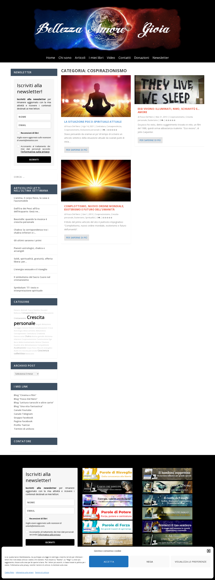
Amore (40, 313)
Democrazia (19, 336)
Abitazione (46, 324)
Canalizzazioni (41, 328)
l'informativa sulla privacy (35, 151)
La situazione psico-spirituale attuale (93, 121)
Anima (38, 342)
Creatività (41, 333)
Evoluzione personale (90, 129)
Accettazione (20, 347)
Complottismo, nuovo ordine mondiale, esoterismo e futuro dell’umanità (94, 207)
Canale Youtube (22, 410)
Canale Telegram (23, 413)
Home (50, 58)
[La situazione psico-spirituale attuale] (96, 96)
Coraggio (18, 328)
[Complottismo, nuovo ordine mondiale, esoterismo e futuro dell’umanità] (96, 181)
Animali (24, 310)
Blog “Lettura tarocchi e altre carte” (34, 402)
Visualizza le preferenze (191, 561)
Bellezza (17, 313)
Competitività (43, 345)
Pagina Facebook (23, 421)
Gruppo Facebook (23, 417)
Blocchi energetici (44, 348)
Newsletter (161, 58)
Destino (37, 310)
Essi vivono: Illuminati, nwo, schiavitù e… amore (169, 110)
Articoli (80, 58)
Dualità (17, 345)
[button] (208, 550)
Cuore (30, 310)
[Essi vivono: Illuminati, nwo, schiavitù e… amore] (169, 89)
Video (111, 58)
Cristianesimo (20, 318)
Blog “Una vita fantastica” (28, 406)
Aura (16, 342)
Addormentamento (27, 342)
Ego (50, 339)
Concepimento (20, 333)
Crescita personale (29, 320)
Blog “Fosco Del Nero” (25, 398)
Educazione (48, 313)
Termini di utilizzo (42, 572)
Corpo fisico (31, 348)
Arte (22, 345)
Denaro (17, 310)
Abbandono (41, 331)
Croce (50, 328)
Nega (150, 561)
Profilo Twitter (22, 425)
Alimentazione (31, 345)
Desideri (44, 310)
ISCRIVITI (34, 159)
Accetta (109, 561)
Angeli (38, 324)
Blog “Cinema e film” (25, 395)
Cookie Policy (9, 572)
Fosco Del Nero (73, 126)
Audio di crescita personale (25, 351)
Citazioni (45, 342)
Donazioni (141, 58)
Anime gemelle (38, 336)
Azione (25, 328)
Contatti (125, 58)
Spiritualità (90, 217)
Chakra (28, 336)
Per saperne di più (76, 149)
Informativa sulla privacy (25, 572)
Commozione (42, 339)
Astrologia (18, 331)
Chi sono (65, 58)
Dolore (31, 328)
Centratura (101, 126)
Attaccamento (29, 331)
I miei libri (96, 58)
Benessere (29, 354)
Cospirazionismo (71, 129)
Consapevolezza (114, 126)
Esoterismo (79, 217)
